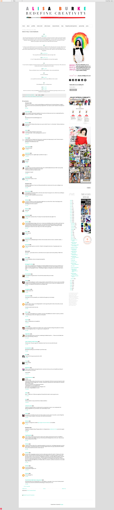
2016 (71, 215)
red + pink (72, 265)
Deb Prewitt (27, 244)
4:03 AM (26, 196)
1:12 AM (26, 409)
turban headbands (33, 96)
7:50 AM (26, 247)
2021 (71, 208)
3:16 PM (26, 285)
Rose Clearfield (28, 274)
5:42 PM (26, 364)
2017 (71, 214)
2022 (71, 206)
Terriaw (26, 280)
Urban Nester (27, 111)
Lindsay (26, 413)
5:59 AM (26, 308)
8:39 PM (26, 449)
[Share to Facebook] (42, 95)
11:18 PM (26, 149)
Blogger (61, 504)
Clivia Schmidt (27, 146)
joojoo (26, 130)
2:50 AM (26, 484)
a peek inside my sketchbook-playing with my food (74, 270)
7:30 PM (26, 292)
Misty (26, 159)
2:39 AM (26, 162)
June (72, 232)
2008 (71, 285)
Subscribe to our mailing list (77, 84)
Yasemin (26, 319)
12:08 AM (26, 156)
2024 (71, 203)
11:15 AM (26, 395)
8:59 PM (26, 119)
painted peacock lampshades (74, 249)
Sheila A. (26, 312)
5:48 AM (26, 351)
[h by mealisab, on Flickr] (44, 34)
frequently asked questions (71, 26)
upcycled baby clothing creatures (74, 257)
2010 (71, 282)
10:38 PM (26, 143)
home (23, 26)
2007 (71, 286)
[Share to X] (41, 95)
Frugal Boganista (28, 435)
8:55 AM (26, 316)
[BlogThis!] (39, 95)
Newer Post (24, 488)
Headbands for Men (53, 429)
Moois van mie (27, 191)
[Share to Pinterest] (43, 95)
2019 (71, 211)
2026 (71, 200)
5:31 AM (26, 462)
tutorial (38, 96)
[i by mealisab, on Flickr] (44, 63)
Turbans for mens (28, 405)
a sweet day (73, 260)
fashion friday (27, 96)
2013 (71, 220)
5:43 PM (26, 417)
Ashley (26, 392)
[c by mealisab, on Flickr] (44, 82)
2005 (71, 289)
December (73, 223)
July (71, 230)
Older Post (64, 488)
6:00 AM (26, 228)
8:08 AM (26, 254)
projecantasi (27, 153)
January (72, 278)
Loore (26, 166)
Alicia (26, 354)
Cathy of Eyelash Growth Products (31, 341)
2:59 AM (26, 173)
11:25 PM (26, 389)
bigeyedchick (27, 367)
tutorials (41, 96)
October (72, 226)
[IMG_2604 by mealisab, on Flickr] (44, 88)
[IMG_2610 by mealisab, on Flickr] (44, 87)
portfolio (33, 26)
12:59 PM (26, 322)
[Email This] (38, 95)
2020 (71, 209)
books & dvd (39, 26)
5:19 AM (26, 218)
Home (44, 488)
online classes (47, 26)
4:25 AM (26, 424)
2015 (71, 217)
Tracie (26, 361)
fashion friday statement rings (74, 254)
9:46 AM (26, 270)
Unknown (27, 200)
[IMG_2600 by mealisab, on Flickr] (44, 68)
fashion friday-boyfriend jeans (74, 274)
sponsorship (81, 26)
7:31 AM (26, 234)
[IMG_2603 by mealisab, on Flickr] (44, 77)
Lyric (26, 302)
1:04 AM (26, 298)
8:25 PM (26, 108)
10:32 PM (26, 469)
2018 (71, 212)
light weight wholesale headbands (44, 422)
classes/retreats (55, 26)
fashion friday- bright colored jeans (75, 245)
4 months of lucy (74, 261)
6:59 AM (26, 357)
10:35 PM (26, 134)
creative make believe (75, 267)
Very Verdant (27, 215)
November (73, 224)
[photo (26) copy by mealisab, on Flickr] (44, 53)
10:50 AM (26, 277)
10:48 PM (26, 402)
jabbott (26, 257)
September (73, 227)
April (72, 235)
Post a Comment (27, 486)
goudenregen (27, 177)
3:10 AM (26, 180)
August (72, 229)
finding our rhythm (74, 247)
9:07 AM (26, 440)
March (72, 237)
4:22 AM (26, 205)
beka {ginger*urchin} (29, 264)
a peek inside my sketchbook (74, 243)
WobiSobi (27, 208)
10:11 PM (26, 126)
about (28, 26)
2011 (71, 280)
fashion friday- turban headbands (75, 264)
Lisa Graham (27, 238)
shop (62, 26)
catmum (26, 326)
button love (73, 258)
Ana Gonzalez (27, 295)
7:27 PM (26, 344)
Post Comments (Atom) (31, 490)
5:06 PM (26, 476)
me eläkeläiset (27, 289)
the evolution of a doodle (74, 240)
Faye (26, 399)
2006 (71, 288)
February (72, 238)
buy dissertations (28, 348)
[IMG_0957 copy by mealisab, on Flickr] (44, 57)
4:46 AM (26, 211)
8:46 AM (26, 260)
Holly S (26, 231)
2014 (71, 218)
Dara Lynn (27, 122)
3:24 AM (26, 187)
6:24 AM (26, 330)
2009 (71, 283)
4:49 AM (26, 431)
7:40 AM (26, 241)
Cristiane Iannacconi (29, 377)
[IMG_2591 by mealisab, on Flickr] (44, 36)
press (87, 26)
